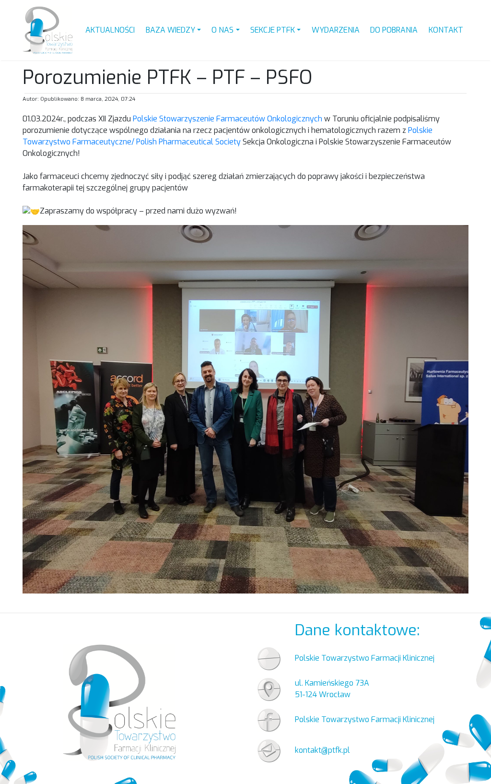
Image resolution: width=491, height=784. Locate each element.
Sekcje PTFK (272, 30)
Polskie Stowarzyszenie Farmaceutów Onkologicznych (227, 119)
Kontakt (446, 30)
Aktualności (110, 30)
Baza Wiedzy (170, 30)
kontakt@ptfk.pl (322, 750)
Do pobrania (394, 30)
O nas (222, 30)
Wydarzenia (336, 30)
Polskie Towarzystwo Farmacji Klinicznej (364, 719)
